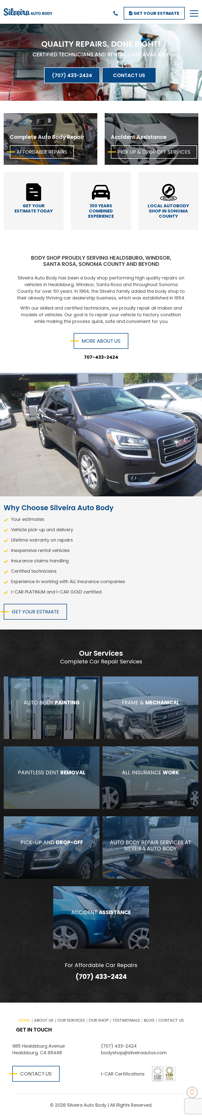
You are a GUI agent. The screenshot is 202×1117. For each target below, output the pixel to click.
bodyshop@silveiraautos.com (134, 1053)
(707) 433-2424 (72, 75)
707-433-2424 (101, 357)
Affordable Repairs (42, 151)
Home (24, 1020)
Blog (149, 1020)
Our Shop (99, 1020)
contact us (36, 1073)
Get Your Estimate (156, 13)
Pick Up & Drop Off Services (154, 151)
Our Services (71, 1020)
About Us (43, 1020)
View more (52, 707)
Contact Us (129, 75)
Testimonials (126, 1020)
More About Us (101, 340)
